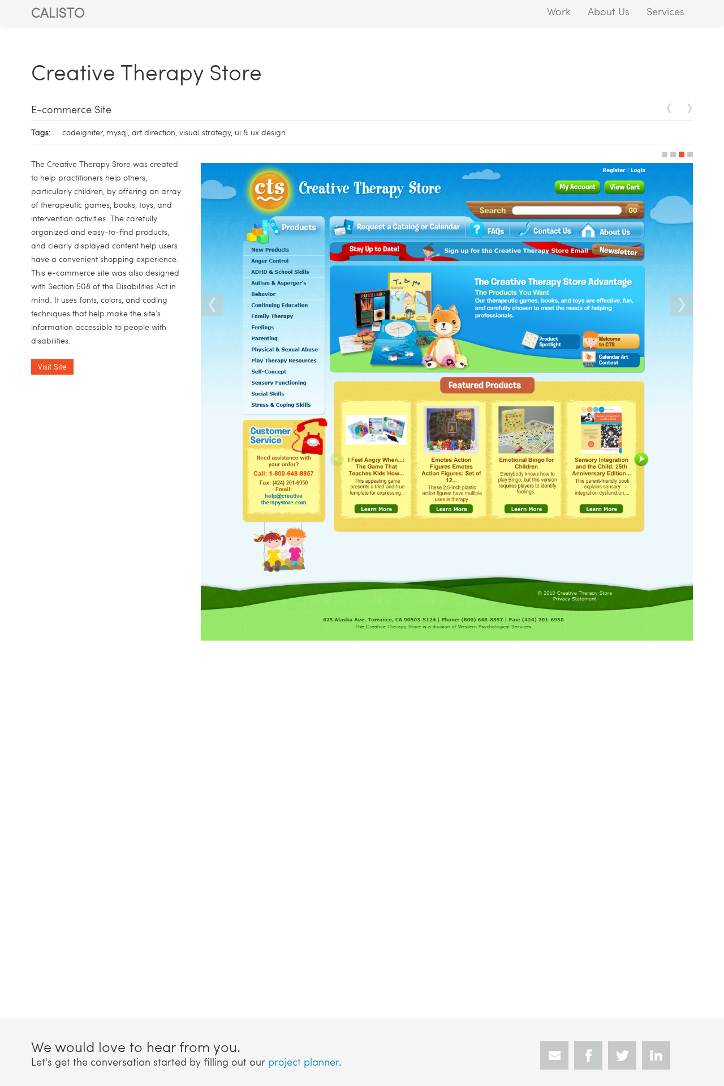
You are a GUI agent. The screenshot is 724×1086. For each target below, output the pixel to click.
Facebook (588, 1055)
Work (559, 11)
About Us (609, 11)
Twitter (622, 1055)
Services (665, 11)
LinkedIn (656, 1055)
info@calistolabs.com (554, 1055)
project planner (303, 1061)
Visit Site (52, 366)
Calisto (58, 12)
